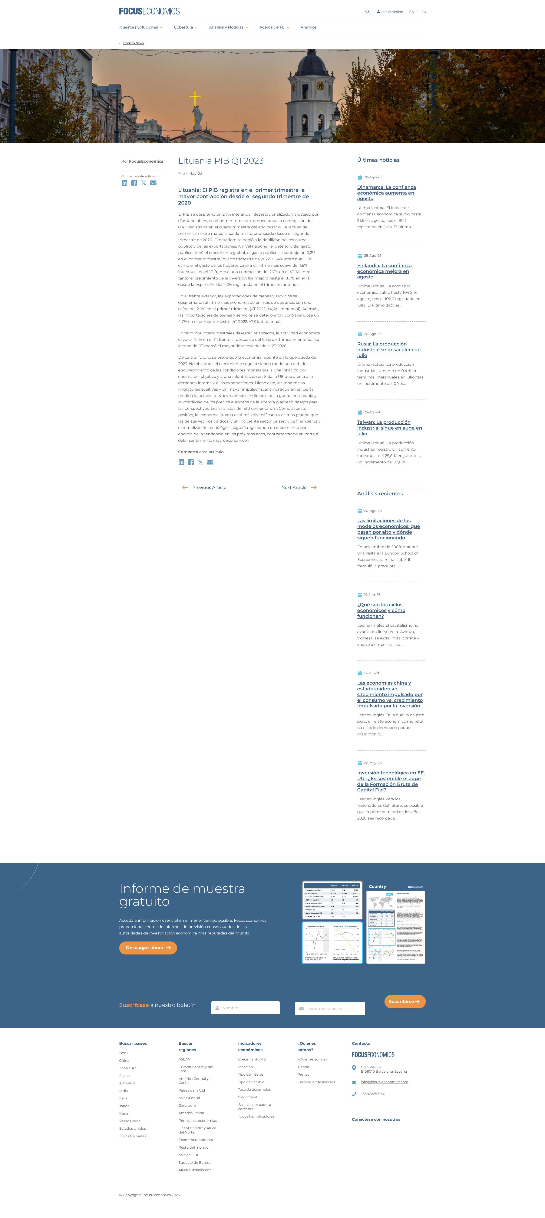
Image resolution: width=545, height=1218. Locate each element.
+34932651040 (373, 1094)
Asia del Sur (188, 1155)
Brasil (123, 1053)
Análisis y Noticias (226, 27)
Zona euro (127, 1068)
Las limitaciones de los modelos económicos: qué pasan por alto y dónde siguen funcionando (388, 529)
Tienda (303, 1067)
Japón (124, 1106)
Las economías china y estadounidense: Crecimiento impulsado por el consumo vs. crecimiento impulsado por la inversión (390, 694)
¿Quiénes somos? (313, 1059)
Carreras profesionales (316, 1082)
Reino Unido (130, 1121)
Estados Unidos (132, 1128)
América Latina (191, 1113)
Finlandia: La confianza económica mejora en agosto (384, 271)
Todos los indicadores (256, 1116)
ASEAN (185, 1059)
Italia (123, 1098)
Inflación (245, 1067)
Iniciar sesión (392, 12)
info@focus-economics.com (384, 1082)
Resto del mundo (193, 1147)
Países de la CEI (192, 1090)
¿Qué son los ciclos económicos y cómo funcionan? (381, 610)
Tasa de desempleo (254, 1090)
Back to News (133, 43)
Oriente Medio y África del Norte (197, 1130)
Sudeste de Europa (195, 1163)
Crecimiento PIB (252, 1059)
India (123, 1091)
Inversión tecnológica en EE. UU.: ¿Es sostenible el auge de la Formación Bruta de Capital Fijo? (391, 781)
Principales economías (198, 1121)
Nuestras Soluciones (138, 27)
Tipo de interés (251, 1074)
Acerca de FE (272, 27)
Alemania (127, 1083)
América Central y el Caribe (195, 1081)
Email (300, 998)
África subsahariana (195, 1170)
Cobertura (183, 27)
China (124, 1061)
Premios (309, 27)
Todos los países (132, 1136)
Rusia (124, 1113)
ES (423, 12)
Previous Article (209, 487)
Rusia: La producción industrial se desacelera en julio (389, 349)
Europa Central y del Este (196, 1069)
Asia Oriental (189, 1098)
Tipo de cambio (251, 1082)
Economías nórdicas (196, 1140)
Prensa (303, 1074)
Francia (125, 1076)
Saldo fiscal (247, 1097)
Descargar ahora (144, 947)
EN (411, 12)
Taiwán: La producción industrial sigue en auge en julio (389, 428)
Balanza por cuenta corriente (254, 1107)
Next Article (294, 487)
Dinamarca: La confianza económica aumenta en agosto (386, 193)
